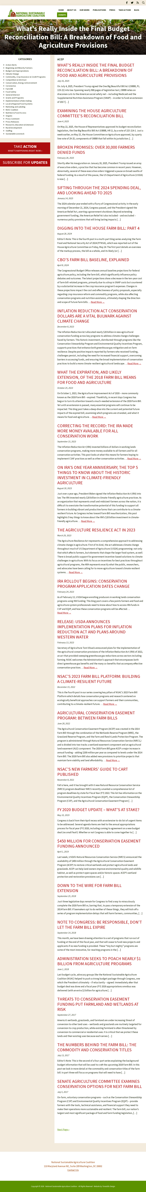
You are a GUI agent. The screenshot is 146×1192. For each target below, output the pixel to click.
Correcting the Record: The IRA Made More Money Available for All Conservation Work (95, 431)
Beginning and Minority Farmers (19, 68)
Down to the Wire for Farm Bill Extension (89, 888)
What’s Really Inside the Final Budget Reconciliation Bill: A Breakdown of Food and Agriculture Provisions (95, 70)
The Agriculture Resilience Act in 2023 (96, 530)
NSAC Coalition (12, 109)
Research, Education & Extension (20, 124)
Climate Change (12, 74)
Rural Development (14, 127)
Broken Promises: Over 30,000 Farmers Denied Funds (96, 149)
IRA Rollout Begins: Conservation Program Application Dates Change (93, 583)
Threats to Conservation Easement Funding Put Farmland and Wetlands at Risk (98, 1004)
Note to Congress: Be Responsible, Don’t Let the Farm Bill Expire (99, 924)
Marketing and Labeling (15, 106)
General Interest (13, 95)
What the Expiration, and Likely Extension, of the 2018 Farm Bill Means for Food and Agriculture (96, 377)
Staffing (9, 130)
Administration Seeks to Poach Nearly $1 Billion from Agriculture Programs (99, 961)
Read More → (98, 302)
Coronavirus (11, 86)
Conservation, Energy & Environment (21, 83)
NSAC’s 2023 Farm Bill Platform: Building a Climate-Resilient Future (98, 679)
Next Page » (63, 1129)
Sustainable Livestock (15, 133)
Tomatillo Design (108, 1186)
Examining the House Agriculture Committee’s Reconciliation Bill (91, 113)
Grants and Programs (15, 98)
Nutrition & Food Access (16, 112)
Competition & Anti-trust (16, 80)
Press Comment (12, 118)
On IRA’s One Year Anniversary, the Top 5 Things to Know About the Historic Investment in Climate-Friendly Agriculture (97, 475)
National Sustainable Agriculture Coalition (61, 1186)
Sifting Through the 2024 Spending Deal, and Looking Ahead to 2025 (99, 190)
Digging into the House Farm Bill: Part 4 (98, 228)
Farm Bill (9, 89)
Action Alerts (11, 65)
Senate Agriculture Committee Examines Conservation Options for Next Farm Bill (99, 1084)
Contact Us (73, 1170)
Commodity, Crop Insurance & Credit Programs (26, 77)
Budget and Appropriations (17, 71)
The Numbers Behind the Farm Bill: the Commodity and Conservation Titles (96, 1047)
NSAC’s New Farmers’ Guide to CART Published (92, 771)
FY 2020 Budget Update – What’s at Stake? (98, 809)
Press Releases (12, 121)
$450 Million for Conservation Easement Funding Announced (99, 843)
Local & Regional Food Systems (19, 103)
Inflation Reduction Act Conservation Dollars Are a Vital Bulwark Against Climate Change (97, 316)
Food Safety (11, 92)
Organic (9, 115)
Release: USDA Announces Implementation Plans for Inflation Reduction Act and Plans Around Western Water (94, 629)
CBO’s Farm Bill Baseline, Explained (93, 259)
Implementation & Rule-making (19, 100)
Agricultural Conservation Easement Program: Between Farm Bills (96, 715)
